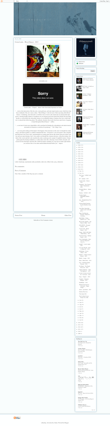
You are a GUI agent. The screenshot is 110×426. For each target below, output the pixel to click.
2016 (79, 167)
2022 (79, 154)
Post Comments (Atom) (47, 220)
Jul (80, 307)
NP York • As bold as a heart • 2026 (88, 86)
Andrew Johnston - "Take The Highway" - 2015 (85, 270)
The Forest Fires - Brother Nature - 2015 (85, 236)
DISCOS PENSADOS (83, 384)
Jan (80, 320)
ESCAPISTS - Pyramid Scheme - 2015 (84, 225)
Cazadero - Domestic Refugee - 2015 (84, 279)
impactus (80, 392)
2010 (79, 331)
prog (55, 162)
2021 (79, 156)
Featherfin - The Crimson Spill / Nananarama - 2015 (85, 186)
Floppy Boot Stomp (83, 397)
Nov (80, 173)
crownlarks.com (43, 81)
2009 (79, 333)
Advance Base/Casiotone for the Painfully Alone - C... (85, 205)
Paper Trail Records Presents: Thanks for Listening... (84, 214)
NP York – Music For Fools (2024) (85, 393)
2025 (79, 147)
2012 (79, 327)
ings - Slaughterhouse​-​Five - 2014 (85, 200)
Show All (93, 409)
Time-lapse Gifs (82, 294)
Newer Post (18, 215)
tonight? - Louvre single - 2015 (85, 244)
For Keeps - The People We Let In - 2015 (84, 266)
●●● (79, 376)
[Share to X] (22, 159)
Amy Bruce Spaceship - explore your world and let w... (85, 210)
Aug (80, 304)
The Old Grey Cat (82, 341)
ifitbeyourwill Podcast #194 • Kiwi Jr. (88, 117)
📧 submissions (80, 61)
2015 (79, 169)
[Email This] (19, 159)
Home (43, 215)
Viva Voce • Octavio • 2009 (88, 102)
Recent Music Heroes (83, 369)
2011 (79, 329)
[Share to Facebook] (24, 159)
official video (50, 162)
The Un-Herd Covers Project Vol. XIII (84, 296)
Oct (80, 300)
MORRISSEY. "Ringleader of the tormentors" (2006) (85, 386)
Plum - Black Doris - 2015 (85, 260)
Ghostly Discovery (83, 291)
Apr (80, 313)
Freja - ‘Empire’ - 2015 (84, 276)
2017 (79, 165)
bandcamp (21, 162)
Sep (80, 302)
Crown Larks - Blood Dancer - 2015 (84, 229)
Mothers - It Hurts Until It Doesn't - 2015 (85, 255)
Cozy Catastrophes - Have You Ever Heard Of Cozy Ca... (85, 240)
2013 (79, 325)
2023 (79, 151)
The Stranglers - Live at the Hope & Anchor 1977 (85, 399)
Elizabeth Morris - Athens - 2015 (85, 189)
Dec (80, 171)
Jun (80, 309)
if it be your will (26, 6)
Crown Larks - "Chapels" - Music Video (34, 107)
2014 (79, 322)
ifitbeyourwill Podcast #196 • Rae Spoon (88, 133)
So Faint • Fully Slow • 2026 (88, 110)
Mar (80, 315)
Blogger (67, 423)
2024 (79, 149)
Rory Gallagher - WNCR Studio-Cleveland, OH (85, 350)
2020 (79, 158)
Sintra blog (81, 361)
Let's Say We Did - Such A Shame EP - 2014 (84, 248)
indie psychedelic (36, 162)
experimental (28, 162)
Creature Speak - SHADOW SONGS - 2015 (84, 196)
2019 (79, 160)
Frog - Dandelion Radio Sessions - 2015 (84, 263)
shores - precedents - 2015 (85, 289)
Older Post (68, 215)
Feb (80, 317)
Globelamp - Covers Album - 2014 (83, 251)
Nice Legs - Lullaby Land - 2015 (85, 175)
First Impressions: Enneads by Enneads (84, 343)
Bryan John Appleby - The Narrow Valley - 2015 (85, 222)
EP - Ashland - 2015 (84, 178)
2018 (79, 162)
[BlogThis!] (21, 159)
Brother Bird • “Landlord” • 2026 (89, 125)
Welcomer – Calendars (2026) (84, 357)
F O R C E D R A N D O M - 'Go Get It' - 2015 (85, 273)
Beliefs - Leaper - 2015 (84, 258)
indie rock (43, 162)
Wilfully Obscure (82, 405)
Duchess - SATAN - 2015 (85, 193)
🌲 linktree (79, 63)
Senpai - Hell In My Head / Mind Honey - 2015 (85, 232)
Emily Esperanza (52, 107)
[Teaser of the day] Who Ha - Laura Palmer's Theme (85, 370)
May (80, 311)
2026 (79, 145)
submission (60, 162)
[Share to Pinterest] (25, 159)
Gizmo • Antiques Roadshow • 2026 (87, 94)
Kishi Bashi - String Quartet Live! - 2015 (84, 218)
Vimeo (60, 107)
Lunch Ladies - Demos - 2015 (84, 181)
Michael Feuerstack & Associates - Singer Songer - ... (84, 286)
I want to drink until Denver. (84, 406)
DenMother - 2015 (83, 282)
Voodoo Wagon (81, 348)
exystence (80, 356)
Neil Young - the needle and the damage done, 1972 (85, 363)
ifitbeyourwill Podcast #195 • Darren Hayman (88, 79)
